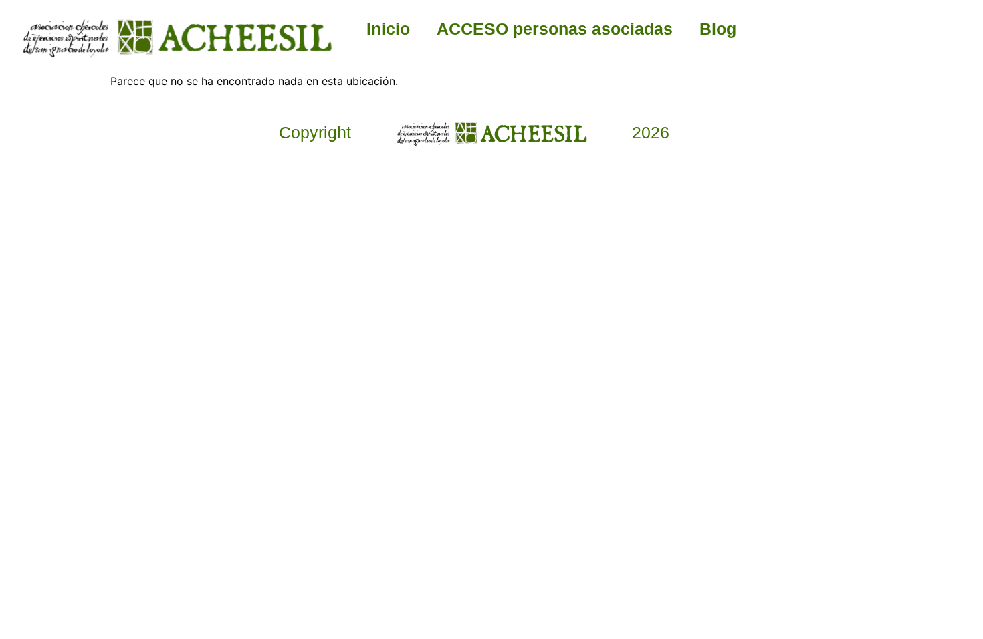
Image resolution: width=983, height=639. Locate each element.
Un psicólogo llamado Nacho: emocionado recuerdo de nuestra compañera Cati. (818, 415)
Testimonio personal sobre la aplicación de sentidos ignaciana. (723, 397)
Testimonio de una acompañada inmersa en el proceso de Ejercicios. (539, 403)
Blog (717, 28)
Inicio (388, 28)
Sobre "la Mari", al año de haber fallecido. (351, 385)
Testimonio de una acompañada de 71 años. (633, 385)
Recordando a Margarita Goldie (444, 379)
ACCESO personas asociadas (555, 28)
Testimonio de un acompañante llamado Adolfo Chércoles (260, 397)
